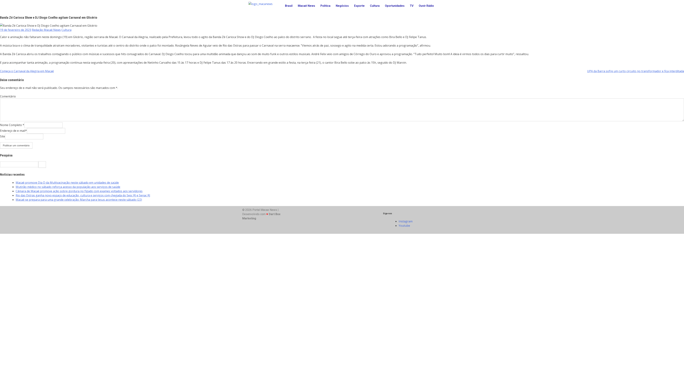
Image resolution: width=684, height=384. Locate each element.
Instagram (406, 221)
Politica (325, 5)
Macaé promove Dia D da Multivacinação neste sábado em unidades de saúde (67, 183)
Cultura (375, 5)
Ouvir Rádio (426, 5)
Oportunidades (395, 5)
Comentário (8, 96)
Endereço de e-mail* (13, 131)
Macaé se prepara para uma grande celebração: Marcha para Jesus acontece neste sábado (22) (79, 200)
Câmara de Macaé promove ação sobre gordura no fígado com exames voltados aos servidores (79, 191)
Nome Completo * (12, 125)
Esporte (359, 5)
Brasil (288, 5)
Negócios (342, 5)
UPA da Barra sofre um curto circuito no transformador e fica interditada (635, 71)
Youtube (405, 226)
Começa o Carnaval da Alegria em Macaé (27, 71)
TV (411, 5)
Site (2, 136)
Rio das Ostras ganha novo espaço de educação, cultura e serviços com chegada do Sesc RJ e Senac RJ (83, 195)
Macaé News (306, 5)
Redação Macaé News (46, 30)
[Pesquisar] (42, 164)
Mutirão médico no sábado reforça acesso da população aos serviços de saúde (68, 187)
